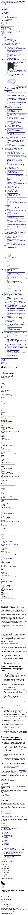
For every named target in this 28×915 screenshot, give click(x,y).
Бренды (5, 13)
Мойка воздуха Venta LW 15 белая (9, 544)
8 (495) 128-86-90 (5, 870)
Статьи (5, 859)
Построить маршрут (6, 904)
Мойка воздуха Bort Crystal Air (8, 589)
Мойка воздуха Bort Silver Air (8, 566)
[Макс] (5, 876)
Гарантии (6, 15)
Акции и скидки (8, 835)
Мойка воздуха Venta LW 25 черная (10, 476)
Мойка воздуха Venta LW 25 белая (9, 499)
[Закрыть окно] (2, 887)
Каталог (6, 8)
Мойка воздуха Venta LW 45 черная (10, 431)
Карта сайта (7, 857)
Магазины (6, 12)
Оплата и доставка (8, 10)
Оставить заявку (5, 826)
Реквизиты (9, 19)
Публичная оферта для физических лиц (14, 849)
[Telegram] (5, 874)
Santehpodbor (22, 770)
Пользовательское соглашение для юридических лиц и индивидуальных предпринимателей (13, 852)
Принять (3, 4)
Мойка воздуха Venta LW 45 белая (9, 453)
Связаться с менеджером (7, 913)
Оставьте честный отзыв (7, 816)
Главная (6, 6)
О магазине (6, 16)
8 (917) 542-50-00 (5, 872)
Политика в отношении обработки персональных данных (12, 855)
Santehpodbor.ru (9, 619)
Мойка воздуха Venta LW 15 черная (10, 521)
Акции (6, 9)
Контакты (6, 20)
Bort (2, 569)
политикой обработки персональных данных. (12, 2)
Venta (2, 434)
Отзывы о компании (12, 17)
